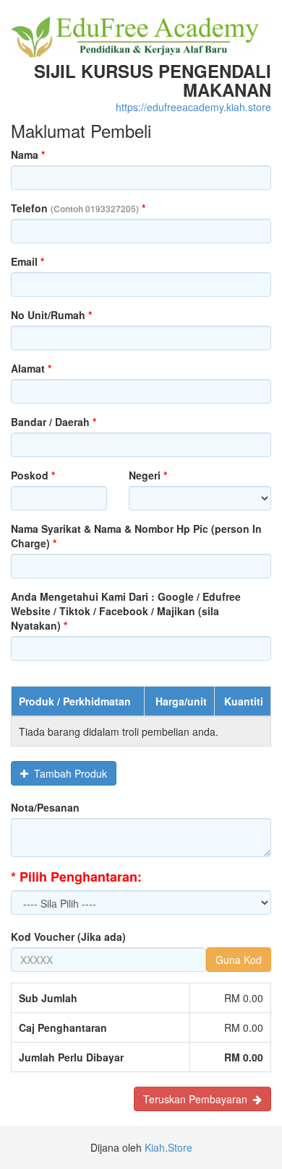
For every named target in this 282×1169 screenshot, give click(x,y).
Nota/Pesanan (45, 807)
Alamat (31, 368)
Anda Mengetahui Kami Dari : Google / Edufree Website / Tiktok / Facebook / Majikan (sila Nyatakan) (126, 611)
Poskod (33, 475)
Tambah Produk (67, 773)
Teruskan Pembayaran (198, 1099)
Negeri (148, 475)
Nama (28, 154)
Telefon (78, 208)
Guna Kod (238, 959)
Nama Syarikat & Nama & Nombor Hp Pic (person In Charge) (136, 535)
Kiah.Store (168, 1147)
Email (27, 261)
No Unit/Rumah (51, 315)
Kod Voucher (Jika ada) (68, 936)
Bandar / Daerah (53, 421)
